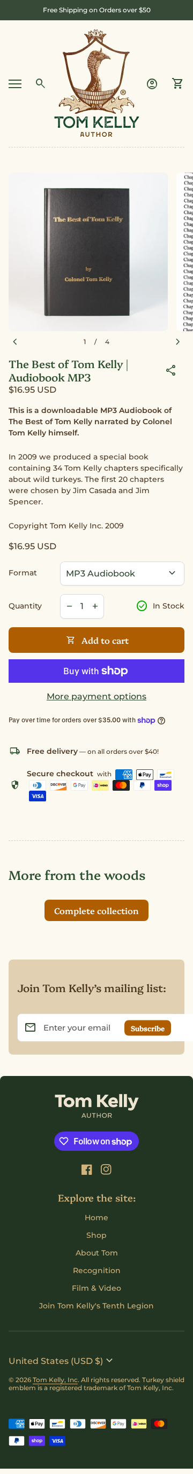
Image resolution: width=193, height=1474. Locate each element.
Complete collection (96, 910)
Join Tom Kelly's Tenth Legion (96, 1306)
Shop (96, 1235)
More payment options (96, 696)
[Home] (96, 83)
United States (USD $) (62, 1360)
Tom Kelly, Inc (55, 1380)
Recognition (97, 1270)
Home (96, 1217)
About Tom (97, 1253)
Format (23, 573)
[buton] (62, 1360)
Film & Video (96, 1288)
